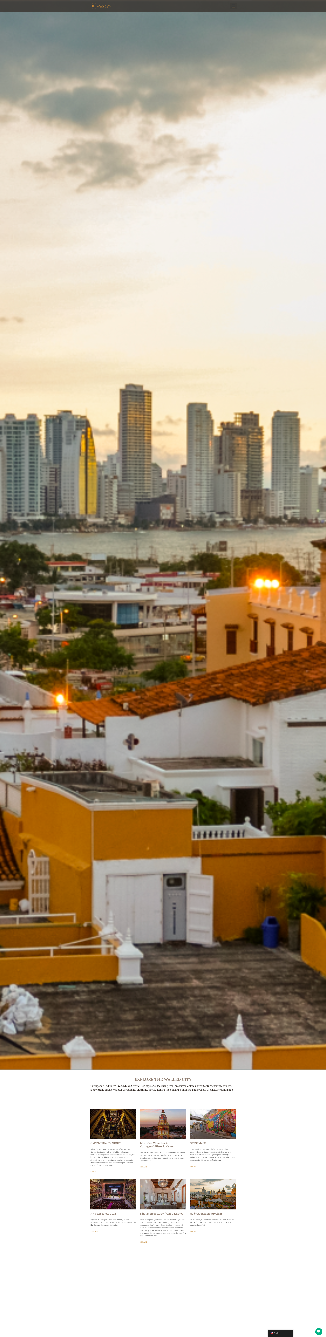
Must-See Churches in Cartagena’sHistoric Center (157, 1144)
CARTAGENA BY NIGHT (105, 1143)
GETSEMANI (198, 1143)
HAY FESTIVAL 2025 (103, 1213)
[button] (233, 6)
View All (94, 1172)
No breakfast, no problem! (206, 1213)
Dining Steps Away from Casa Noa (161, 1213)
